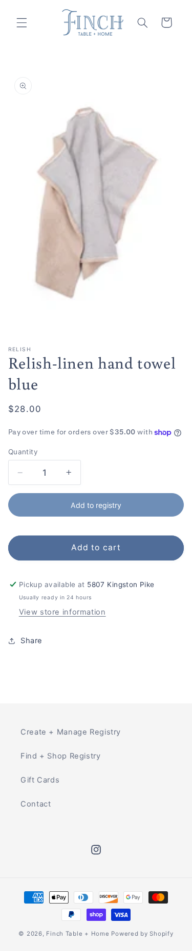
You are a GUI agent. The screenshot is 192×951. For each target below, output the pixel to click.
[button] (21, 22)
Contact (35, 804)
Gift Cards (39, 780)
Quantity (23, 452)
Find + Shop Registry (60, 756)
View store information (62, 612)
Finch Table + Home (77, 933)
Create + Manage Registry (70, 732)
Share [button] (31, 640)
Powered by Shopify (142, 933)
